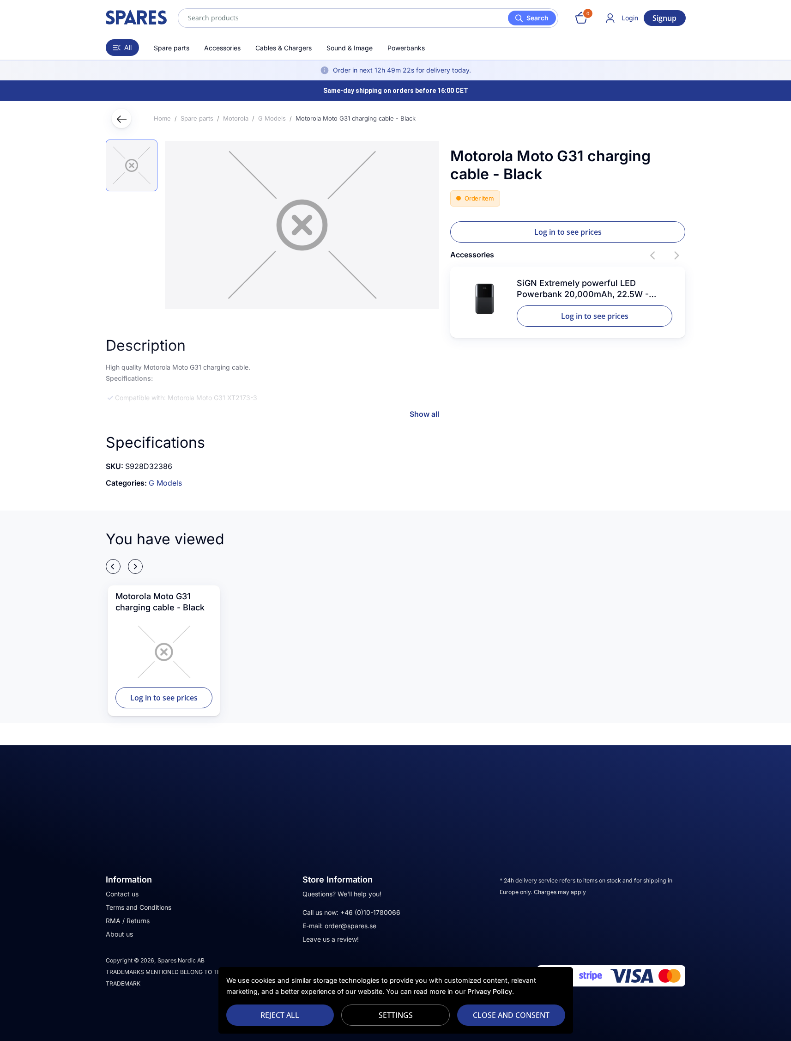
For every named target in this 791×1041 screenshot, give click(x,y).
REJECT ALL (279, 1015)
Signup (664, 18)
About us (119, 934)
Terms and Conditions (138, 907)
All (128, 47)
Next (676, 255)
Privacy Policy (489, 991)
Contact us (122, 894)
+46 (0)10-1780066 (370, 912)
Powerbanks (406, 48)
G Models (165, 482)
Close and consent (511, 1015)
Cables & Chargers (283, 48)
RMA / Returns (128, 921)
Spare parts (171, 48)
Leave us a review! (330, 939)
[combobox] (368, 18)
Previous (653, 255)
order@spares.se (350, 926)
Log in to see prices (568, 232)
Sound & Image (349, 48)
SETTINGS (396, 1015)
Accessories (222, 48)
